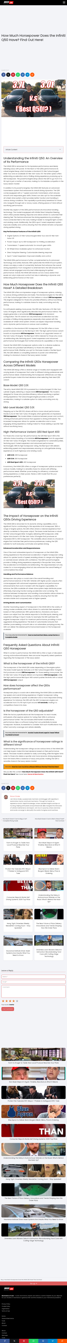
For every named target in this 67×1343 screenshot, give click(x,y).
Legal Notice (5, 1309)
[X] (8, 75)
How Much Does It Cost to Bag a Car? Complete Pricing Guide (15, 820)
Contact (4, 1325)
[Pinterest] (13, 75)
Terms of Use (6, 1311)
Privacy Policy (6, 1304)
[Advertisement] (33, 19)
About (3, 1323)
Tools (3, 1321)
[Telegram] (27, 75)
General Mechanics (8, 1318)
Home (3, 1316)
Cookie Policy (6, 1306)
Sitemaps (5, 1335)
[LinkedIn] (23, 75)
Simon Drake (15, 796)
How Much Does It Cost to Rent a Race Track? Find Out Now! (49, 820)
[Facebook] (3, 75)
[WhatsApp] (18, 75)
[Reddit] (32, 75)
